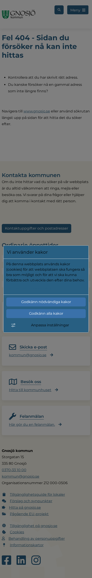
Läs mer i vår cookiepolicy (29, 288)
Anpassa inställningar (50, 325)
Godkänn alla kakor (46, 313)
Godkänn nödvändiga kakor (46, 302)
